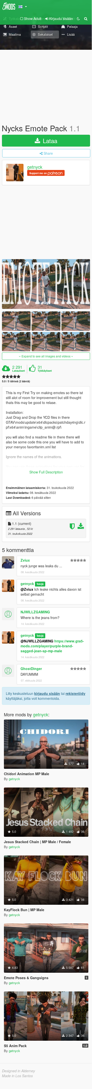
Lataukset (18, 370)
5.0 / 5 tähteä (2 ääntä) (16, 381)
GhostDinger (31, 668)
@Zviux (27, 589)
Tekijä (40, 584)
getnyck (34, 167)
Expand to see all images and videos (46, 356)
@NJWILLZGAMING (37, 640)
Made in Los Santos (17, 1075)
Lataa (49, 140)
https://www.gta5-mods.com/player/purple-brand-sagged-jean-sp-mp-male (52, 645)
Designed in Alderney (18, 1070)
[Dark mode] (78, 18)
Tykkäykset (45, 370)
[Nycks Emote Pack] (46, 284)
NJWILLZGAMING (35, 611)
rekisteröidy (75, 693)
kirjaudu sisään (47, 693)
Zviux (25, 560)
